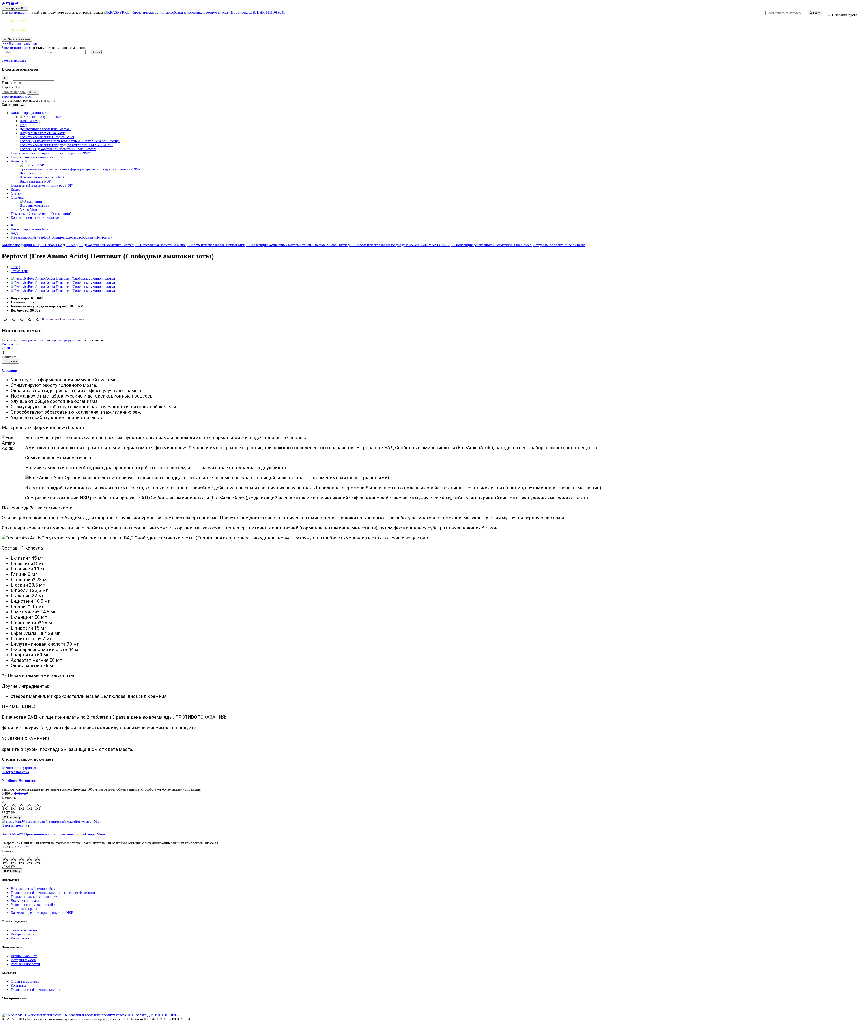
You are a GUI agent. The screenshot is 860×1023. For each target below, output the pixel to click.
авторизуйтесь (32, 340)
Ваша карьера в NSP (35, 181)
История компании (34, 205)
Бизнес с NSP (21, 161)
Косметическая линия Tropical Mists (47, 137)
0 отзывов (49, 319)
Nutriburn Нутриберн (19, 780)
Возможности (30, 173)
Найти (816, 13)
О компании (20, 197)
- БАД (72, 245)
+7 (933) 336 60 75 (15, 30)
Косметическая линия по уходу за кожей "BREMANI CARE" (66, 145)
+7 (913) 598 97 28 (15, 21)
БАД (23, 125)
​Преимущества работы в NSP (42, 177)
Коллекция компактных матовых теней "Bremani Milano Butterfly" (70, 141)
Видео (15, 189)
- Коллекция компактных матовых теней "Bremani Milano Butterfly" (299, 245)
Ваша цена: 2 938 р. (10, 346)
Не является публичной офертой (35, 888)
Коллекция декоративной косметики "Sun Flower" (58, 149)
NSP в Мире (29, 209)
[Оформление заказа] (16, 4)
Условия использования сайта (33, 905)
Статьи (16, 193)
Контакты (18, 985)
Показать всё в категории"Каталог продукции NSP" (51, 153)
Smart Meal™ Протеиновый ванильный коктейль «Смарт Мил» (54, 834)
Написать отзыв (72, 319)
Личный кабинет (24, 956)
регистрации (19, 12)
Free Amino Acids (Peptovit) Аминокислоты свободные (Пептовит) (61, 237)
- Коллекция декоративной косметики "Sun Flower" (491, 245)
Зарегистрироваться (17, 47)
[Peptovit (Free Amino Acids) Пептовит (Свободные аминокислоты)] (63, 278)
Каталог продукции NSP (30, 113)
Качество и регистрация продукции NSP (42, 913)
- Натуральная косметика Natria (160, 245)
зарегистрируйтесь (65, 340)
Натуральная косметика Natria (42, 133)
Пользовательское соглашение (34, 896)
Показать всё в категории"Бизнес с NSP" (42, 185)
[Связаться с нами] (8, 4)
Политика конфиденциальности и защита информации (53, 892)
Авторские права (24, 909)
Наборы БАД (30, 121)
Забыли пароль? (14, 60)
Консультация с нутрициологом (35, 217)
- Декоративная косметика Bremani (106, 245)
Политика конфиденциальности (35, 989)
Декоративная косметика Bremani (45, 129)
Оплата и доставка (25, 981)
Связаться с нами (24, 930)
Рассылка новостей (25, 964)
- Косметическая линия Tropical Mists (216, 245)
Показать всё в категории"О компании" (41, 213)
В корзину (10, 361)
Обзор (15, 267)
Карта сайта (20, 938)
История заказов (23, 960)
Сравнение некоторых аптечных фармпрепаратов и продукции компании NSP (80, 169)
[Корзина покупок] (12, 4)
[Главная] (3, 4)
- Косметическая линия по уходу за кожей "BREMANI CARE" (401, 245)
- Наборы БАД (52, 245)
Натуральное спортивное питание (37, 157)
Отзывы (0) (19, 271)
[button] (20, 43)
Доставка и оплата (25, 901)
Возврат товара (22, 934)
